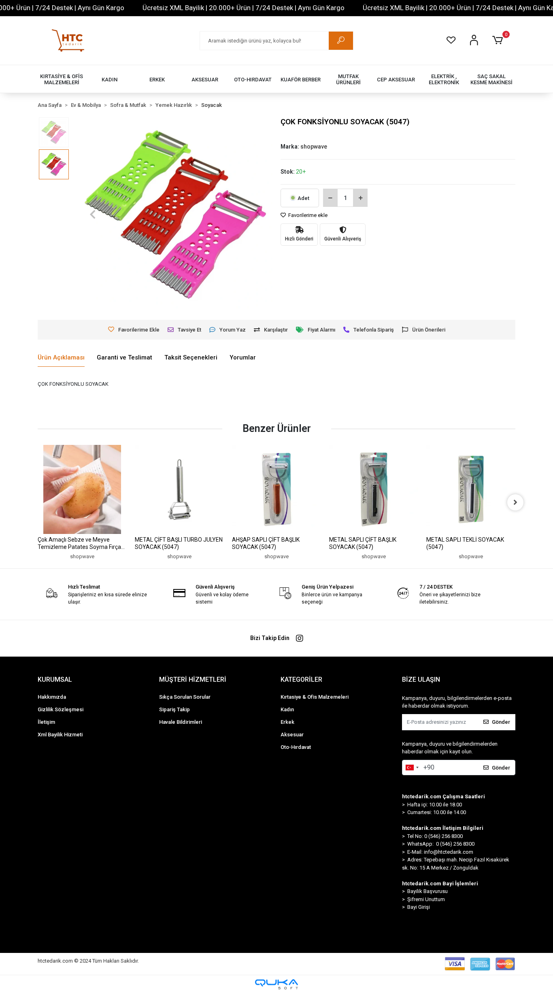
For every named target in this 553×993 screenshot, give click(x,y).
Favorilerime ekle (307, 215)
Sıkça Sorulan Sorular (185, 697)
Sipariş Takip (174, 709)
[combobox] (411, 767)
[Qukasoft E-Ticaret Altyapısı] (276, 984)
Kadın (287, 709)
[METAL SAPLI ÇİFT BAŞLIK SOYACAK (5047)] (373, 489)
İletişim (46, 722)
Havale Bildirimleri (180, 722)
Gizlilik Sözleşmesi (60, 709)
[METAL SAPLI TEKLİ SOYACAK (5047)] (470, 489)
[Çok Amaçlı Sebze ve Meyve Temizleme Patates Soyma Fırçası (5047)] (82, 489)
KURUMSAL (55, 679)
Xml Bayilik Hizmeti (60, 734)
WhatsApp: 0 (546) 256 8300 (440, 844)
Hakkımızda (52, 697)
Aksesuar (292, 734)
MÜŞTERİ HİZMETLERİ (192, 679)
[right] (515, 502)
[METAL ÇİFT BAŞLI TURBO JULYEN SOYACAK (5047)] (179, 489)
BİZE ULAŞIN (421, 679)
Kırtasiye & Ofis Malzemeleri (315, 697)
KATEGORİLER (301, 679)
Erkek (287, 722)
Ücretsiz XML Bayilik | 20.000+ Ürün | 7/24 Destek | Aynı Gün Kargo (244, 8)
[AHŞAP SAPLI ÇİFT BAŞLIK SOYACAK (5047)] (276, 489)
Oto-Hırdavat (296, 747)
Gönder (501, 722)
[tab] (61, 358)
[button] (499, 40)
